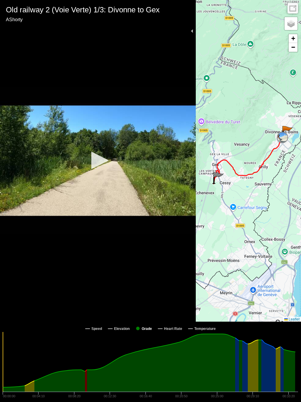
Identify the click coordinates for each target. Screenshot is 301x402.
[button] (98, 160)
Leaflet (294, 318)
